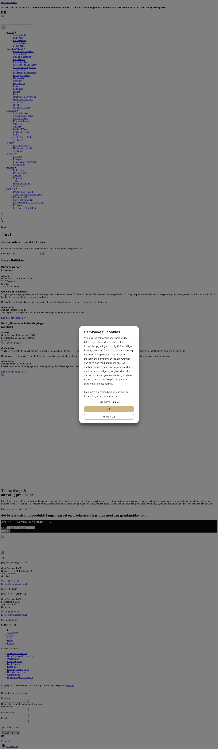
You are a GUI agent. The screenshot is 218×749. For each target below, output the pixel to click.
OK (109, 409)
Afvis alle (109, 416)
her (115, 396)
